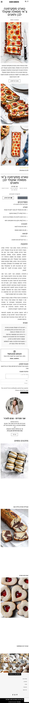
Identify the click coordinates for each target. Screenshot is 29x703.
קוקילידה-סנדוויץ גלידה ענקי (20, 507)
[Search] (25, 2)
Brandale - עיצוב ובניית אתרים (14, 701)
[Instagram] (15, 695)
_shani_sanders (14, 358)
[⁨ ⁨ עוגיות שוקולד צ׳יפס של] (14, 668)
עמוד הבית (25, 678)
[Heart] (27, 2)
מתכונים (25, 681)
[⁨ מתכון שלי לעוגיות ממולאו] (14, 658)
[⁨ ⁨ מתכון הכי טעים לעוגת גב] (5, 668)
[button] (23, 197)
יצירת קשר (25, 689)
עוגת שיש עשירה (23, 575)
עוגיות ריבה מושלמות (22, 646)
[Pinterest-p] (16, 695)
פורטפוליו (25, 687)
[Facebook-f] (12, 695)
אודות (26, 684)
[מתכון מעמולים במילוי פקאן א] (24, 658)
